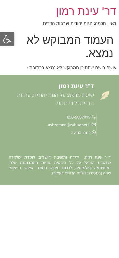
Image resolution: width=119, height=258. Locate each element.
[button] (7, 39)
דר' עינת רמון (86, 11)
